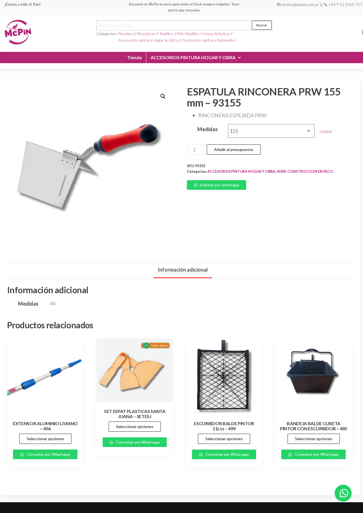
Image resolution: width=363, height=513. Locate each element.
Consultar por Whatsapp (48, 454)
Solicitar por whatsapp (219, 184)
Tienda (134, 57)
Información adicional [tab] (183, 270)
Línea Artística (216, 33)
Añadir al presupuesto (233, 149)
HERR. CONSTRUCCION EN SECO (305, 171)
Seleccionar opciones (45, 438)
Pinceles (126, 33)
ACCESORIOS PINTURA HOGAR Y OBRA (193, 57)
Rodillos (166, 33)
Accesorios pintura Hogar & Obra (148, 40)
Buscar (261, 25)
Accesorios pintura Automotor (209, 40)
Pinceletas (146, 33)
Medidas (207, 129)
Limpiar (326, 131)
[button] (163, 96)
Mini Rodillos (189, 33)
